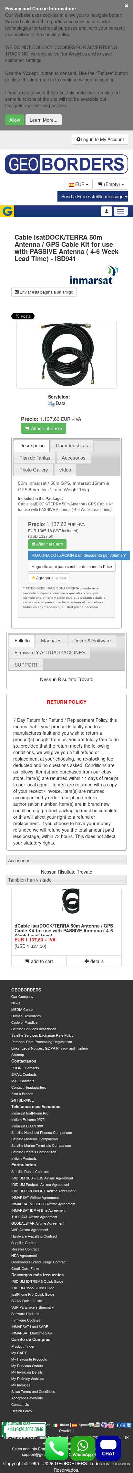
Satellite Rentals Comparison (33, 1151)
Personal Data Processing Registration (41, 1041)
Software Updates (25, 1313)
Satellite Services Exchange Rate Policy (42, 1035)
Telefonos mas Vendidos (35, 1106)
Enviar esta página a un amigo (46, 292)
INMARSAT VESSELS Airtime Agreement (43, 1203)
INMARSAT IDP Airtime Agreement (38, 1210)
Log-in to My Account (102, 139)
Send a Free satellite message (93, 196)
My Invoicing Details (27, 1371)
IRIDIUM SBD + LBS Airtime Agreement (42, 1177)
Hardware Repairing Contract (34, 1236)
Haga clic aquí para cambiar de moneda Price (72, 567)
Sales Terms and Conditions (33, 1391)
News (15, 1002)
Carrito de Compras (30, 1339)
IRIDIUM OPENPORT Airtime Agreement (43, 1190)
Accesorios (74, 458)
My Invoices (20, 1384)
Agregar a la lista (51, 578)
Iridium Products (24, 1158)
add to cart (41, 961)
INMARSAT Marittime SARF (33, 1332)
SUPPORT (26, 665)
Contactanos (23, 1061)
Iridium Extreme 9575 (28, 1119)
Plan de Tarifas (34, 458)
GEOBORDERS (26, 990)
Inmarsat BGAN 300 (27, 1125)
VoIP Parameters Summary (32, 1307)
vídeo (65, 469)
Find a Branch (22, 1093)
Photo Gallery (33, 469)
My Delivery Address (27, 1378)
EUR (80, 184)
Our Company (22, 996)
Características (72, 445)
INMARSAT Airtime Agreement (35, 1197)
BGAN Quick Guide (26, 1300)
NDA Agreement (24, 1255)
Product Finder (23, 1346)
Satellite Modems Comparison (34, 1138)
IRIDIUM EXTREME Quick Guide (37, 1281)
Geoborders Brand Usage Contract (38, 1261)
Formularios (23, 1164)
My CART (19, 1352)
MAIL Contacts (23, 1080)
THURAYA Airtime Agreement (34, 1216)
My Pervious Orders (27, 1365)
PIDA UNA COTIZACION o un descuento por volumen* (79, 555)
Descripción (32, 445)
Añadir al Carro (46, 428)
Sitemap (17, 1054)
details (96, 961)
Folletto (22, 640)
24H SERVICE (22, 1100)
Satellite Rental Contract (30, 1171)
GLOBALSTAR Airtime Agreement (37, 1223)
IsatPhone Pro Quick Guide (32, 1294)
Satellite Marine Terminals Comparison (41, 1145)
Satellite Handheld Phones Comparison (41, 1132)
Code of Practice (24, 1022)
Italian (64, 1424)
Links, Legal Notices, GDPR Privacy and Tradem (49, 1048)
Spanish (85, 1424)
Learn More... (43, 120)
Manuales (51, 640)
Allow (14, 120)
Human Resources (26, 1015)
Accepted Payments (27, 1397)
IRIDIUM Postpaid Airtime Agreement (40, 1184)
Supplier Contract (24, 1242)
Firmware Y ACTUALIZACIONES (50, 652)
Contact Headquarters (28, 1087)
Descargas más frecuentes (37, 1274)
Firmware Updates (25, 1320)
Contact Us (20, 1404)
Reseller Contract (25, 1248)
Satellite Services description (33, 1028)
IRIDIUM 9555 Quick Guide (32, 1287)
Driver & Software (92, 640)
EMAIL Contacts (24, 1074)
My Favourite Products (29, 1359)
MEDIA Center (22, 1009)
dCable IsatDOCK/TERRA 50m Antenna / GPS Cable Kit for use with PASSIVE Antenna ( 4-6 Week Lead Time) (64, 930)
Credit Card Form (25, 1268)
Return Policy (21, 1410)
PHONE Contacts (25, 1067)
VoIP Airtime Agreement (29, 1229)
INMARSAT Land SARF (29, 1326)
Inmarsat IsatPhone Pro (29, 1112)
